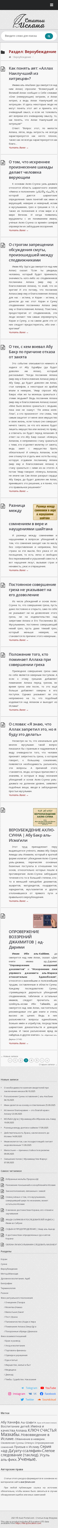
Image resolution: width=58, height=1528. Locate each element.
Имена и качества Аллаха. (22, 1428)
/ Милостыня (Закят (14, 1312)
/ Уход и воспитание (14, 1345)
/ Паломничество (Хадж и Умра (20, 1321)
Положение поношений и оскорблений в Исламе (31, 1185)
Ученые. (27, 1459)
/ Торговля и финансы (15, 1350)
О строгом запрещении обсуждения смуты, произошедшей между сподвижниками (31, 252)
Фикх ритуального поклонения (17, 1297)
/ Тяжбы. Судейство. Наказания (20, 1379)
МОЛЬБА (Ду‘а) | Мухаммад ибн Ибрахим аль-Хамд (30, 1118)
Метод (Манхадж (9, 1273)
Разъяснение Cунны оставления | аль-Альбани (28, 1096)
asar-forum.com (27, 1481)
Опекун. (29, 1442)
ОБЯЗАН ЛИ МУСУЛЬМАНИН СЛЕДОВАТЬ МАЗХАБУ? (31, 1244)
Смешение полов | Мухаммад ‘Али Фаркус (25, 1158)
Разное (4, 1293)
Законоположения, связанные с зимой (25, 1191)
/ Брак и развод (12, 1340)
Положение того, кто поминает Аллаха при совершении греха (30, 659)
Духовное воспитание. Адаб (15, 1278)
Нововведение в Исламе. (25, 1436)
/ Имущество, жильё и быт (17, 1364)
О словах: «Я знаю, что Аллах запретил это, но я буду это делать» (32, 729)
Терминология (8, 1288)
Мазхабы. (10, 1434)
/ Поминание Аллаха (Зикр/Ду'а (20, 1326)
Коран (4, 1259)
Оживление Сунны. (12, 1442)
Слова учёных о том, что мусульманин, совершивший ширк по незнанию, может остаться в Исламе (27, 1200)
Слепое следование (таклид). (28, 1452)
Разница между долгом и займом (21, 1127)
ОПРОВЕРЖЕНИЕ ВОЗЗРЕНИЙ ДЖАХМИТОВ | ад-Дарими (26, 939)
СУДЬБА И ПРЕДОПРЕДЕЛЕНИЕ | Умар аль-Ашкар (30, 1229)
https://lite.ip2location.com (28, 1523)
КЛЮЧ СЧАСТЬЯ (42, 1430)
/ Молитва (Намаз (13, 1307)
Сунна (4, 1264)
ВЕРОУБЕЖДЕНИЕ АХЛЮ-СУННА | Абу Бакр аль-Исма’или (32, 835)
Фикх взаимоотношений (13, 1336)
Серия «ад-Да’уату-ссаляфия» (26, 1448)
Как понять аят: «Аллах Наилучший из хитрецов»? (31, 73)
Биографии (6, 1283)
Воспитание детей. (15, 1426)
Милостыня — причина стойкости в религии (26, 1150)
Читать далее (19, 147)
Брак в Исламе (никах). (47, 1423)
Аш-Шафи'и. (29, 1422)
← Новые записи (9, 1056)
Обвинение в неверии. (30, 1439)
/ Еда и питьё (11, 1360)
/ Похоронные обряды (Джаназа (20, 1331)
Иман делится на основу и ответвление (24, 1105)
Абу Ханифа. (10, 1422)
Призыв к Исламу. (27, 1447)
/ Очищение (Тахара (14, 1302)
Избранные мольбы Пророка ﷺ (22, 1179)
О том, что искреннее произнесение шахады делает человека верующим (31, 169)
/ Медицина (10, 1369)
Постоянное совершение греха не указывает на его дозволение (32, 589)
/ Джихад (8, 1374)
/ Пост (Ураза (11, 1316)
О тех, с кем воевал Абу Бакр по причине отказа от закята (32, 351)
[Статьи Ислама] (29, 21)
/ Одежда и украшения (15, 1355)
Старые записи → (48, 1064)
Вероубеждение (22, 57)
